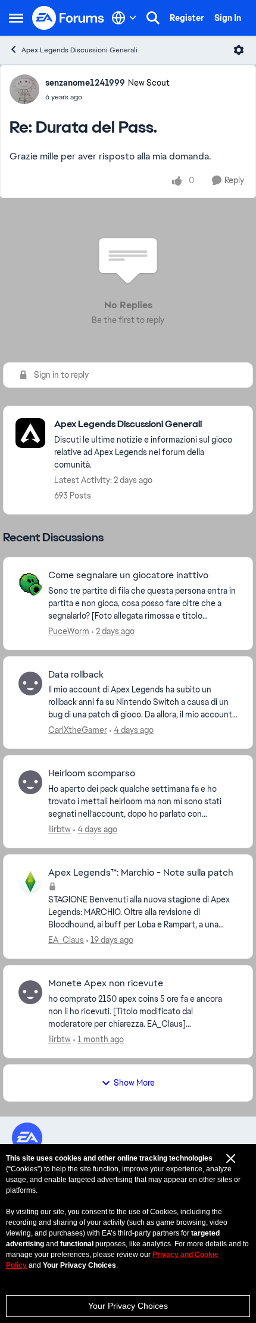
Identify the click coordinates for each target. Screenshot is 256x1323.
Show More (134, 1082)
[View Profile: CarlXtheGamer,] (30, 683)
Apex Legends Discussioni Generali (79, 50)
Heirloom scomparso (91, 773)
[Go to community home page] (68, 18)
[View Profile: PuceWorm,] (30, 584)
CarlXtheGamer (77, 730)
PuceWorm (68, 631)
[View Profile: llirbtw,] (30, 782)
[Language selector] (124, 18)
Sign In (227, 17)
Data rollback (76, 675)
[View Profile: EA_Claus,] (30, 882)
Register (187, 17)
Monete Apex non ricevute (105, 983)
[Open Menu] (238, 50)
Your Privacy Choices (128, 1306)
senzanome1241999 (85, 82)
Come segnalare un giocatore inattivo (128, 575)
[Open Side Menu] (16, 18)
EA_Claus (66, 940)
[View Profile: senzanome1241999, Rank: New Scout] (24, 89)
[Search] (153, 18)
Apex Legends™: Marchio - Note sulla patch (140, 873)
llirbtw (59, 829)
